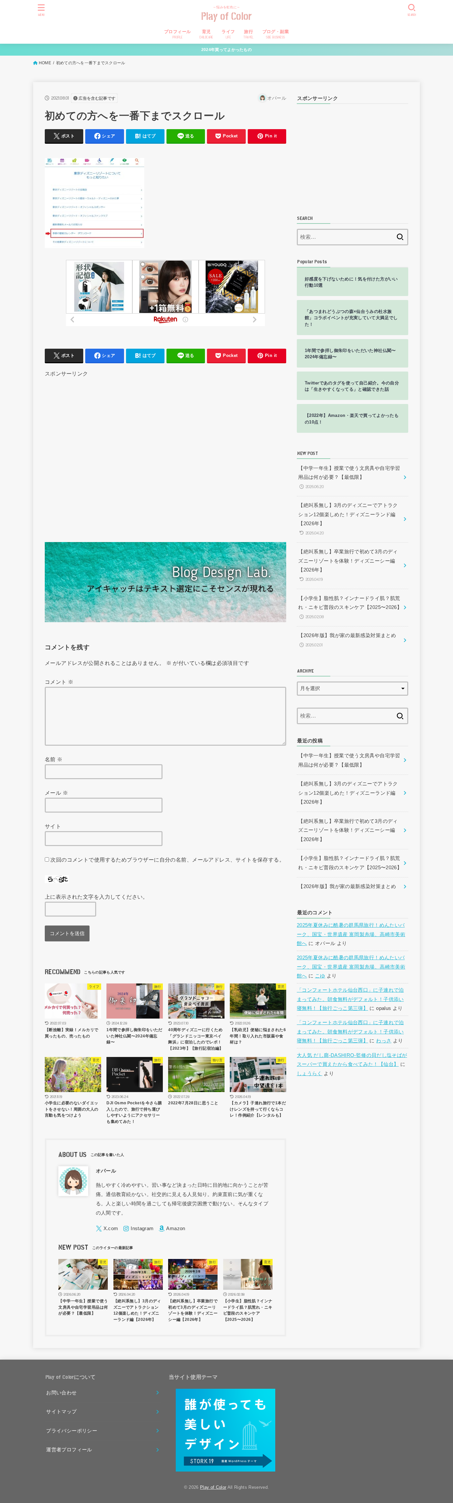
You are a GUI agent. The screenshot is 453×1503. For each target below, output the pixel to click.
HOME (45, 63)
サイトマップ (61, 1411)
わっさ (383, 1040)
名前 (54, 759)
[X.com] (107, 1229)
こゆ (320, 975)
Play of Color (226, 16)
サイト (53, 826)
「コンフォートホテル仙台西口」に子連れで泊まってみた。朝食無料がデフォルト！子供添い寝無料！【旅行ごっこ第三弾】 (350, 999)
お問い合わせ (61, 1392)
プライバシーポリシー (71, 1430)
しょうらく (309, 1073)
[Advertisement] (165, 451)
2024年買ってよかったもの (226, 49)
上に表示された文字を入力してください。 (96, 897)
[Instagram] (138, 1229)
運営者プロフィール (69, 1449)
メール (56, 793)
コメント (59, 682)
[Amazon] (172, 1229)
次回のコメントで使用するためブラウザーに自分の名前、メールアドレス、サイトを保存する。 (167, 860)
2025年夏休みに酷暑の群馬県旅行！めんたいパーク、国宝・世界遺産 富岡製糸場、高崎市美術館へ (351, 934)
